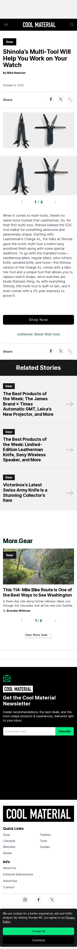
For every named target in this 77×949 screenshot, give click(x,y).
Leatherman (25, 334)
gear (6, 835)
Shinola (38, 334)
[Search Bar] (72, 24)
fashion (45, 835)
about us (9, 868)
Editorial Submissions (18, 874)
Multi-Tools (52, 334)
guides (45, 847)
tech (43, 841)
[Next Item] (55, 202)
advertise (10, 881)
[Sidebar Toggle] (6, 24)
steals (7, 853)
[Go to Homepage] (39, 25)
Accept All (38, 931)
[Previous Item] (22, 202)
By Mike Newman (14, 72)
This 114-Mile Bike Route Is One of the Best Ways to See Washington (37, 592)
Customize (38, 940)
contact (8, 887)
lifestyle (9, 841)
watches (9, 847)
